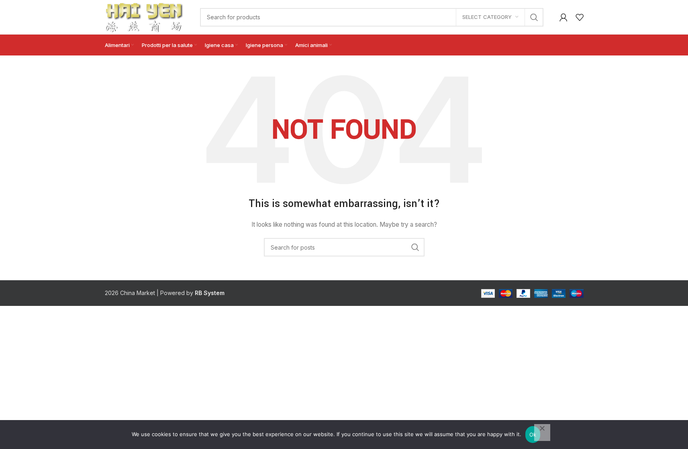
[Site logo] (144, 16)
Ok (533, 434)
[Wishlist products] (580, 17)
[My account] (563, 17)
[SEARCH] (534, 17)
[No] (542, 432)
